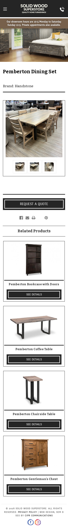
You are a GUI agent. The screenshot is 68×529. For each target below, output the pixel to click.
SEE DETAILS (34, 294)
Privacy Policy (27, 512)
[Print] (33, 217)
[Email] (27, 217)
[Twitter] (40, 217)
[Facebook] (21, 217)
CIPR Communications (39, 515)
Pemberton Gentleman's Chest (34, 479)
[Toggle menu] (5, 9)
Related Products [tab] (34, 231)
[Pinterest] (46, 217)
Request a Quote (34, 204)
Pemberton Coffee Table (34, 349)
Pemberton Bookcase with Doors (34, 284)
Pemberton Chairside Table (34, 414)
